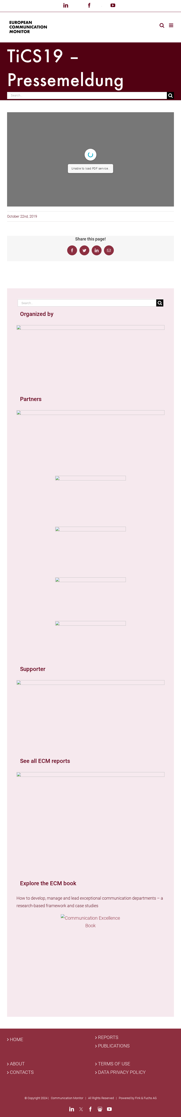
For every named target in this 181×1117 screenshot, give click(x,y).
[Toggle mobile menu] (171, 25)
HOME (16, 1039)
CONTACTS (22, 1072)
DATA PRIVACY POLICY (122, 1072)
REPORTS (108, 1037)
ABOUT (17, 1064)
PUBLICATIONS (114, 1046)
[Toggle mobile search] (162, 25)
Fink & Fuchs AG (146, 1098)
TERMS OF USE (114, 1064)
